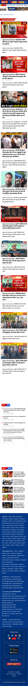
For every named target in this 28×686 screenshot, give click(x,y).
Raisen (7, 541)
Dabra (16, 525)
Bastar (16, 566)
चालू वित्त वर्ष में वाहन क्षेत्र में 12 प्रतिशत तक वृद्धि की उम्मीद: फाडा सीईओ (14, 424)
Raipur (11, 571)
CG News (14, 594)
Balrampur (4, 569)
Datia (7, 525)
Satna (24, 536)
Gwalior (10, 521)
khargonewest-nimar (21, 521)
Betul (3, 534)
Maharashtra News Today (8, 600)
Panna (17, 527)
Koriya (3, 562)
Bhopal (18, 532)
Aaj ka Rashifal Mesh (16, 579)
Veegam (23, 682)
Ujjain (10, 516)
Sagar (20, 536)
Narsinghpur (13, 530)
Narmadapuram (5, 530)
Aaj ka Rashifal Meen (6, 579)
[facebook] (8, 636)
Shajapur (19, 538)
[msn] (18, 639)
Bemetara (21, 564)
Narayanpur (10, 569)
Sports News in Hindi (6, 622)
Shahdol (14, 538)
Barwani (13, 527)
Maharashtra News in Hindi (18, 598)
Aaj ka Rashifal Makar (18, 588)
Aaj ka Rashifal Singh (17, 583)
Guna (14, 521)
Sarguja (4, 571)
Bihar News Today (16, 611)
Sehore (7, 536)
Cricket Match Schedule (17, 624)
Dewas (21, 523)
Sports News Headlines (18, 622)
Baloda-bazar (22, 566)
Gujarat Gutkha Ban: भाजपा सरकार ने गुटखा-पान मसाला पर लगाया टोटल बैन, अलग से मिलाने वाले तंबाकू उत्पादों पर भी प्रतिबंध (13, 439)
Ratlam (22, 530)
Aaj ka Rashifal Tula (16, 586)
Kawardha (13, 553)
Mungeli (4, 573)
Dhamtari (4, 555)
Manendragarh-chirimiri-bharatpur (10, 564)
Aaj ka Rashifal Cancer (7, 583)
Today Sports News (6, 624)
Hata (3, 543)
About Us (14, 676)
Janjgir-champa (20, 555)
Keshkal (3, 553)
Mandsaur (9, 532)
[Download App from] (14, 650)
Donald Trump (19, 5)
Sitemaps (14, 638)
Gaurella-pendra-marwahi (12, 558)
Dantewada (13, 555)
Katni (13, 523)
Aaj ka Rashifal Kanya (6, 586)
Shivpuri (9, 538)
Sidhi (11, 543)
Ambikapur (19, 553)
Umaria (17, 523)
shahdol (17, 545)
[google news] (19, 636)
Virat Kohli (10, 620)
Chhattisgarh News (6, 594)
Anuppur (16, 519)
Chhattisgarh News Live (20, 596)
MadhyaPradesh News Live (8, 609)
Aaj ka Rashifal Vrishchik (7, 588)
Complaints (17, 672)
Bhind (22, 532)
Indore (13, 516)
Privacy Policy (11, 672)
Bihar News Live (5, 614)
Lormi (8, 571)
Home (1, 15)
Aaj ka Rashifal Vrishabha (7, 581)
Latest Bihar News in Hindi (16, 614)
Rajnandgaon (22, 571)
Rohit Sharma (17, 620)
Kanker (8, 553)
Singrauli (16, 536)
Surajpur (16, 569)
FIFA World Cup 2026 (11, 5)
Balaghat (13, 534)
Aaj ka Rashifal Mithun (19, 581)
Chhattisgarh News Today (8, 596)
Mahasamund (9, 562)
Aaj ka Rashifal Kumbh (15, 577)
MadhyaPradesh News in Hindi (9, 605)
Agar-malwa (19, 516)
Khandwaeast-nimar (6, 523)
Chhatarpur (4, 521)
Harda (3, 536)
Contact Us (19, 674)
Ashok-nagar (5, 519)
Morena (4, 532)
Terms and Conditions (11, 674)
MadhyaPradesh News (7, 603)
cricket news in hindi (6, 626)
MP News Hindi (18, 609)
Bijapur (3, 566)
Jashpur (3, 558)
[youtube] (15, 636)
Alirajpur (11, 519)
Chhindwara (21, 519)
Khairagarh (23, 560)
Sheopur (4, 538)
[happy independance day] (14, 9)
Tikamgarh (21, 525)
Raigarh (16, 571)
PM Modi (25, 5)
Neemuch (22, 527)
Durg (8, 555)
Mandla (14, 532)
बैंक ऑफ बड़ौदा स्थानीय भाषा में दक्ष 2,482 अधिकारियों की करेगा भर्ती (14, 418)
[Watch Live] (14, 665)
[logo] (4, 3)
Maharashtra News (6, 598)
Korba (15, 551)
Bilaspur (8, 566)
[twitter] (12, 636)
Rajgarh (11, 541)
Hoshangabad (19, 534)
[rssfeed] (9, 639)
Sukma (20, 569)
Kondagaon (20, 551)
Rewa (3, 541)
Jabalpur (8, 527)
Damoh (3, 525)
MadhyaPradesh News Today (8, 607)
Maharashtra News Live (20, 600)
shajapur (4, 547)
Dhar (18, 530)
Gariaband (17, 560)
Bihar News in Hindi (6, 611)
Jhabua (3, 527)
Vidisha (23, 538)
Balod (12, 566)
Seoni (11, 536)
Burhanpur (7, 534)
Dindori (11, 525)
